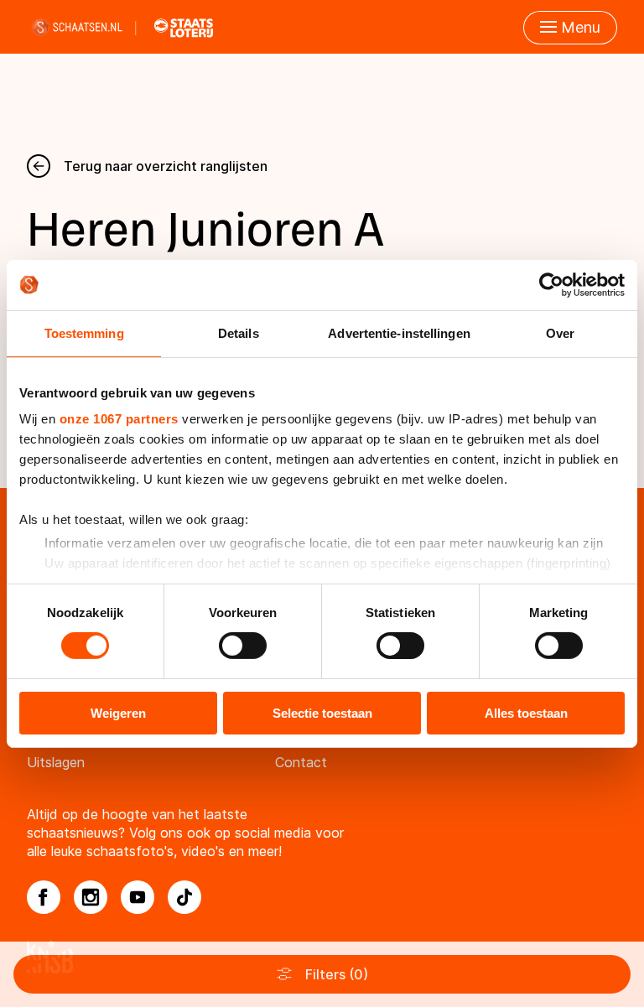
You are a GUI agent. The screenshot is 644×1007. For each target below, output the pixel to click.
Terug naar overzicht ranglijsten (165, 166)
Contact (301, 762)
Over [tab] (560, 332)
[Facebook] (43, 897)
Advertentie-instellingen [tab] (399, 332)
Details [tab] (238, 332)
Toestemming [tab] (84, 332)
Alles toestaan (526, 713)
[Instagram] (90, 897)
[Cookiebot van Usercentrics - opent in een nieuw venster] (551, 284)
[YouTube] (137, 897)
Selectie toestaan (322, 713)
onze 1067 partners (119, 419)
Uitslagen (56, 762)
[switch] (243, 645)
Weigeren (118, 713)
